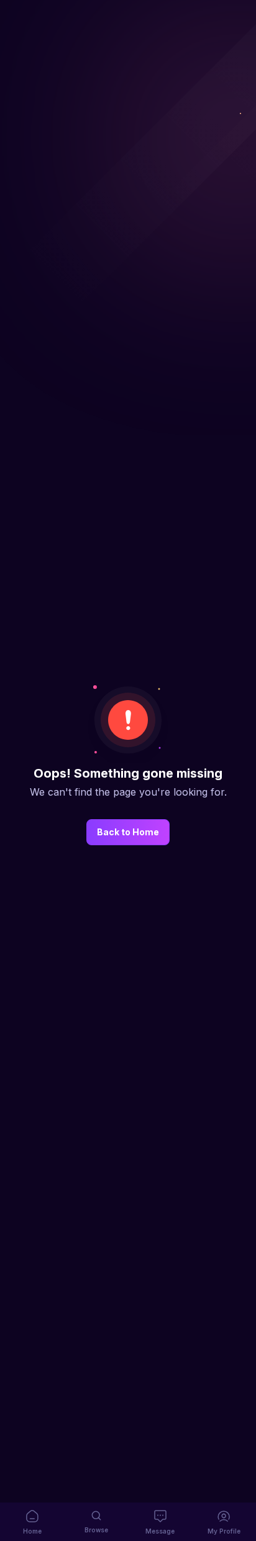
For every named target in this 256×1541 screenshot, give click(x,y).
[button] (32, 1522)
